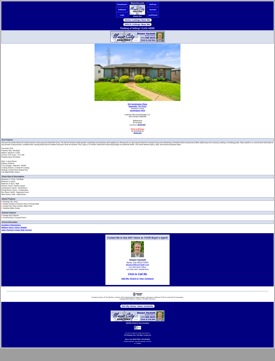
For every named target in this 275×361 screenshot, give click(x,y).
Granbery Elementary (11, 225)
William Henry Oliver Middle (14, 228)
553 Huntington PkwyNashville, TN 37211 (137, 105)
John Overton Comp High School (16, 230)
